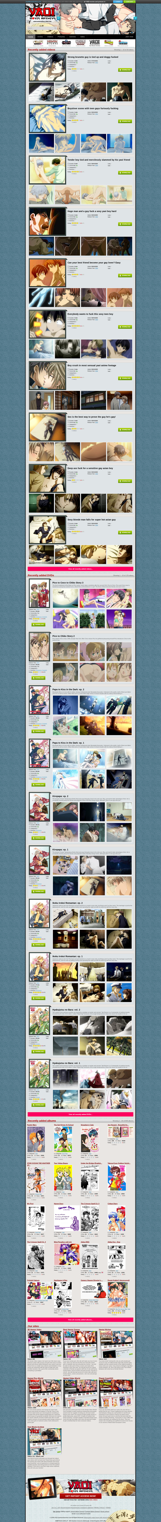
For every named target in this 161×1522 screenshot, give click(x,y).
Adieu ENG (85, 1242)
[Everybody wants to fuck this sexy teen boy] (41, 349)
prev (59, 18)
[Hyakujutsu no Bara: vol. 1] (39, 1087)
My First (30, 1204)
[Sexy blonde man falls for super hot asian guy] (41, 554)
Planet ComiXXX (106, 1378)
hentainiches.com (42, 15)
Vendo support (105, 1511)
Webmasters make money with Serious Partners (98, 1517)
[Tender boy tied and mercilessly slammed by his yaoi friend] (41, 195)
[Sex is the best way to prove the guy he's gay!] (41, 452)
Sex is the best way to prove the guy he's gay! (92, 417)
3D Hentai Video (34, 1330)
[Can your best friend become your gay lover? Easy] (41, 297)
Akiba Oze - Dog (114, 1242)
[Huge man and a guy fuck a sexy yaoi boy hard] (41, 246)
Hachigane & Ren (60, 1280)
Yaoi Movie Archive (35, 1427)
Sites (82, 37)
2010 (96, 165)
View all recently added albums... (80, 1320)
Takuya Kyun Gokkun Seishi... (119, 1163)
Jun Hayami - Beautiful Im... (118, 1125)
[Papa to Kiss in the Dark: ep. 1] (39, 766)
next (135, 18)
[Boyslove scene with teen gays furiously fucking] (41, 143)
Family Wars (31, 1125)
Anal (36, 1232)
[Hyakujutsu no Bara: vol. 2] (39, 1033)
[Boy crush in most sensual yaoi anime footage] (41, 400)
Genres (72, 37)
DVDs (40, 37)
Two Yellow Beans (61, 1163)
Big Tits (118, 1309)
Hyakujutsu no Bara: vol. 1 (66, 1063)
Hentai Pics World (35, 1378)
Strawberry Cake (87, 1125)
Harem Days (58, 1204)
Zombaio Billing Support (92, 1511)
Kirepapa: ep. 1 (60, 849)
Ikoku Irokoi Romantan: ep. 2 (67, 903)
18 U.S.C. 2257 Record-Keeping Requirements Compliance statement (72, 1507)
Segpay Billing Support (77, 1511)
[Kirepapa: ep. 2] (39, 820)
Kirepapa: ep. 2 (60, 796)
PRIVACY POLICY (99, 1507)
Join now (129, 37)
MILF (126, 1309)
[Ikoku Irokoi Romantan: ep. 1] (39, 980)
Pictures (61, 37)
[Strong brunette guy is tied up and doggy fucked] (41, 92)
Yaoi (36, 1153)
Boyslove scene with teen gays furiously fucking (93, 108)
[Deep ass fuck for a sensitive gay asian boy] (41, 503)
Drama (38, 1044)
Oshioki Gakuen (33, 1280)
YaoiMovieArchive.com (33, 2)
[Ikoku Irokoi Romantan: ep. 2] (39, 926)
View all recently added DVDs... (80, 1114)
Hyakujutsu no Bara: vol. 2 (66, 1010)
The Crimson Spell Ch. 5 (90, 1204)
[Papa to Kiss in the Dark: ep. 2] (39, 713)
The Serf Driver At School (63, 1125)
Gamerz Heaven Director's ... (92, 1280)
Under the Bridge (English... (91, 1163)
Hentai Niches (105, 1330)
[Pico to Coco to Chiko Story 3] (39, 606)
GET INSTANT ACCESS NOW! (80, 1496)
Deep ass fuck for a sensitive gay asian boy (90, 468)
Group (37, 1194)
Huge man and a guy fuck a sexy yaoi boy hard (92, 211)
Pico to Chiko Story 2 (63, 636)
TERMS (108, 1507)
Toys (63, 1153)
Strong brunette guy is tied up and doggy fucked (93, 57)
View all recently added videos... (80, 569)
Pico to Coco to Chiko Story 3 (67, 582)
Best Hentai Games (71, 1330)
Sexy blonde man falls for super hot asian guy (92, 519)
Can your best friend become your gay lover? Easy (94, 262)
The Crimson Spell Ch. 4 (36, 1242)
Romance (39, 616)
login (118, 2)
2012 (96, 62)
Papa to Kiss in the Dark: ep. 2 (68, 689)
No (77, 62)
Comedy (44, 616)
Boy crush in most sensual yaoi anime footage (92, 365)
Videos (50, 37)
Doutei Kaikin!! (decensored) (119, 1280)
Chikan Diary (113, 1204)
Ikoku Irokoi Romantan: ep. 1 (67, 956)
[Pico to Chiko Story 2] (39, 660)
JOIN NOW (129, 2)
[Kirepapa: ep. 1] (39, 873)
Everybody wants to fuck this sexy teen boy (90, 314)
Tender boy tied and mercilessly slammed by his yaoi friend (99, 160)
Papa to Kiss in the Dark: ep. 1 (68, 743)
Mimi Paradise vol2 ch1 (63, 1242)
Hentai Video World (71, 1378)
